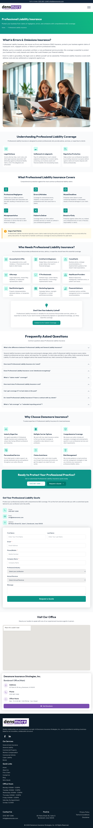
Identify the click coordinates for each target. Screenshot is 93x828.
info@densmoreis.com (56, 1)
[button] (89, 7)
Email (10, 515)
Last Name (50, 533)
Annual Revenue (12, 576)
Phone (10, 509)
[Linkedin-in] (10, 736)
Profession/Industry (13, 567)
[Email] (5, 516)
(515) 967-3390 (43, 1)
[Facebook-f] (5, 736)
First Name (10, 533)
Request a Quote (46, 599)
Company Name (12, 559)
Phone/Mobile (11, 550)
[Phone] (5, 510)
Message (10, 585)
